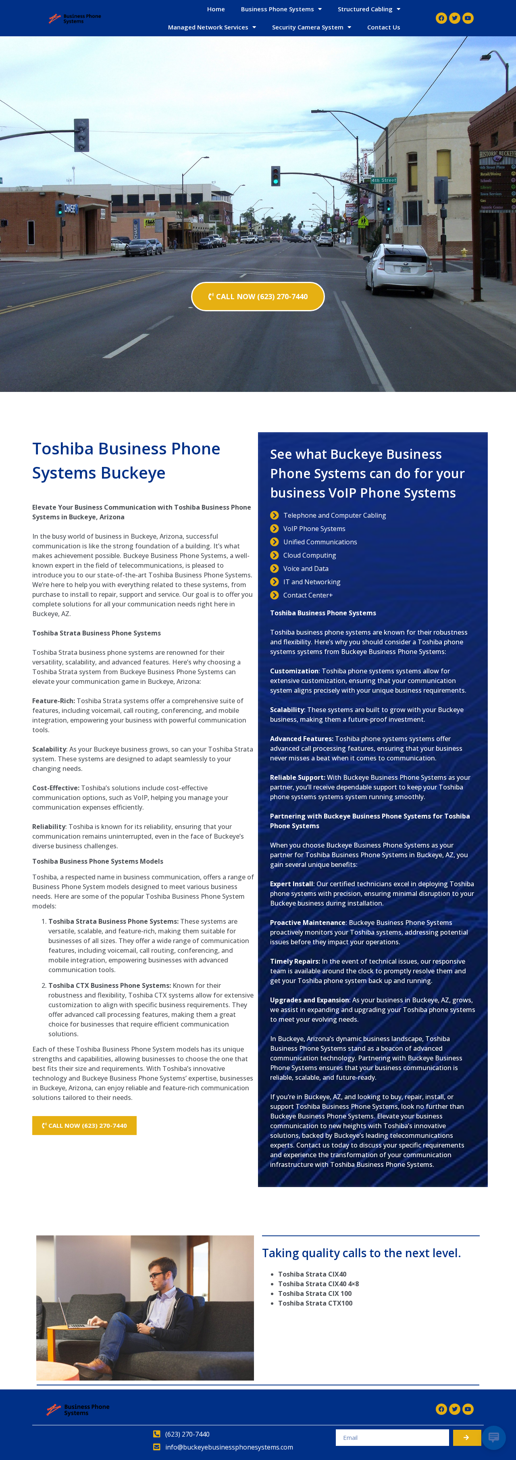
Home (216, 9)
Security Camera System (307, 27)
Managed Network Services (208, 27)
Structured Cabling (365, 9)
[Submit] (467, 1438)
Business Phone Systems (277, 9)
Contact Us (383, 27)
